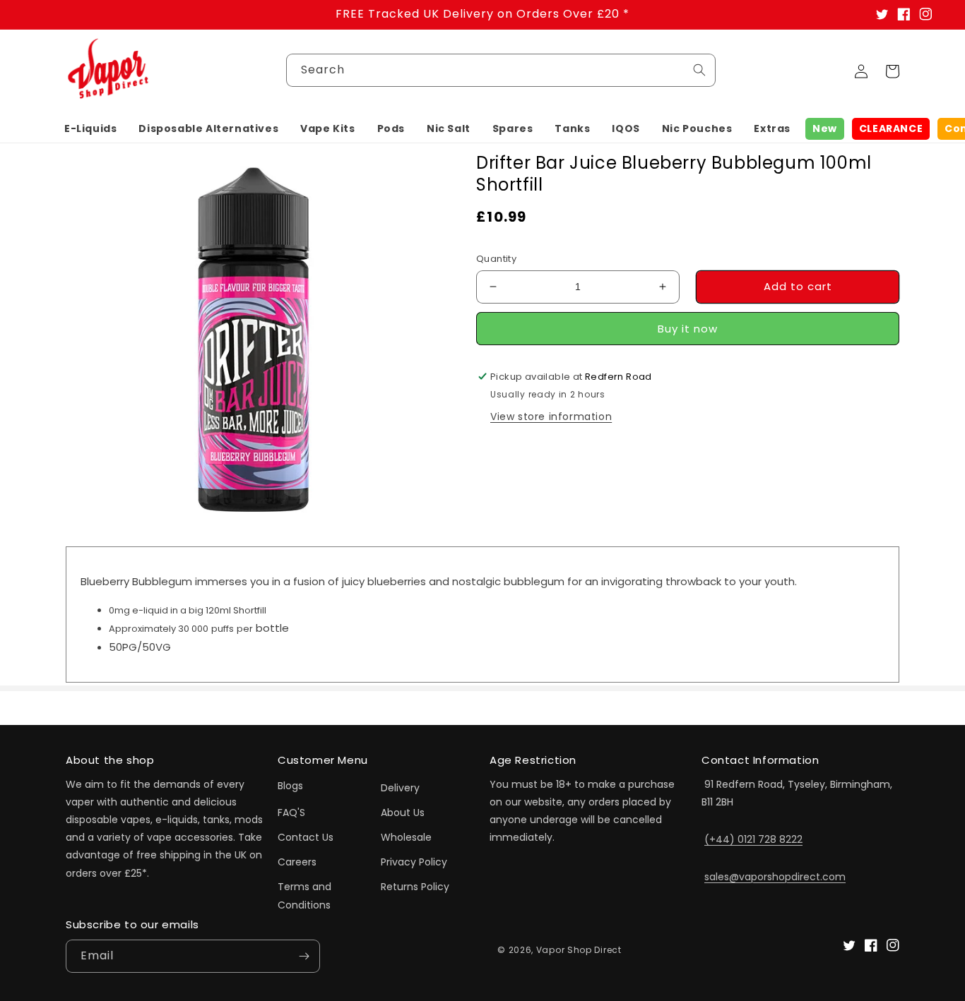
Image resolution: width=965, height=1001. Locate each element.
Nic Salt (448, 128)
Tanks (572, 128)
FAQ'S (291, 812)
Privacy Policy (414, 862)
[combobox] (501, 70)
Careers (297, 862)
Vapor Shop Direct (579, 950)
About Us (403, 812)
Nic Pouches (697, 128)
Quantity (496, 258)
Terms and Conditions (304, 895)
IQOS (625, 128)
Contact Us (305, 837)
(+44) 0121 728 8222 (753, 839)
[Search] (699, 69)
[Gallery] (253, 339)
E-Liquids (90, 128)
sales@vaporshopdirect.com (775, 877)
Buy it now (688, 328)
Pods (391, 128)
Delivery (400, 788)
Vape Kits (327, 128)
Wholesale (406, 837)
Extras (772, 128)
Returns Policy (415, 887)
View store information (551, 416)
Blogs (290, 786)
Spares (512, 128)
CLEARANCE (891, 128)
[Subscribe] (303, 956)
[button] (90, 128)
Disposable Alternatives (208, 128)
